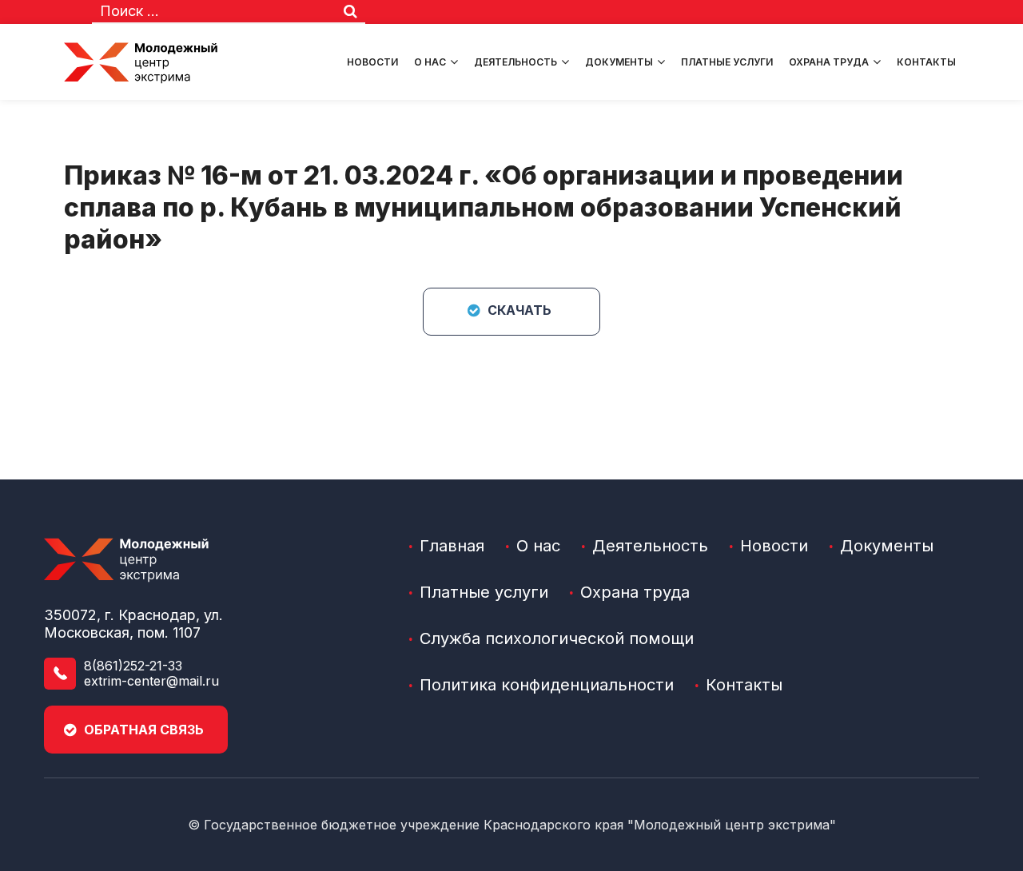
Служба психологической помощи (557, 638)
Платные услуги (727, 62)
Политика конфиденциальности (547, 684)
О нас (430, 62)
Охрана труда (829, 62)
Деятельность (515, 62)
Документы (619, 62)
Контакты (926, 62)
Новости (372, 62)
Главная (452, 545)
